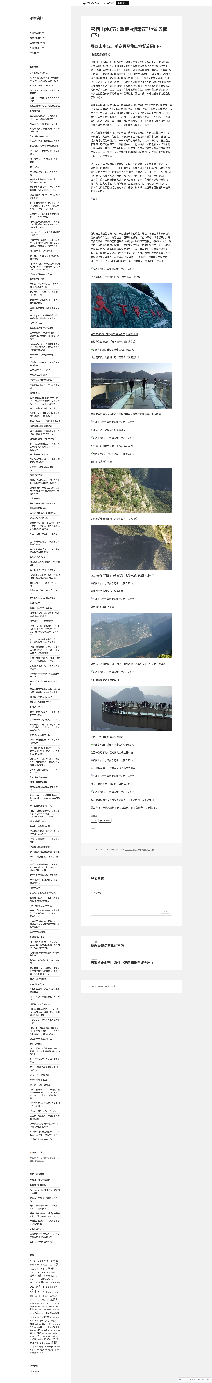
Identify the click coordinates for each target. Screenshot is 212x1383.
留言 (165, 911)
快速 (41, 1303)
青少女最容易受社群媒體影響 (43, 513)
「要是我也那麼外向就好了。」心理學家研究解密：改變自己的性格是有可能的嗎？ (45, 751)
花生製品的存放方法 (39, 72)
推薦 (57, 1306)
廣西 (55, 1299)
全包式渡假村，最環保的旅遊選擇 (45, 141)
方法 (37, 1312)
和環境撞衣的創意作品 (40, 735)
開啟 (48, 1347)
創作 (36, 1276)
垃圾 (46, 1282)
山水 (55, 1295)
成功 (58, 1303)
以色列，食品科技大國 (40, 826)
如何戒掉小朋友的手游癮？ (42, 1241)
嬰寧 (55, 1287)
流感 (51, 1317)
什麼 (55, 1264)
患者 (44, 1304)
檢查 (34, 1317)
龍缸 (139, 849)
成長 (36, 1306)
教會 (54, 1309)
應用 (51, 1303)
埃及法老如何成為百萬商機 (42, 328)
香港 (38, 1353)
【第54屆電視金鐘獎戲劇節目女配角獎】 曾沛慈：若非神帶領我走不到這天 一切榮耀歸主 (45, 266)
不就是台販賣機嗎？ (39, 375)
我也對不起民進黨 (38, 508)
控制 (53, 1306)
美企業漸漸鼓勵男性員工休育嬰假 (45, 719)
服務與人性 (35, 888)
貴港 (44, 1339)
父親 (51, 1321)
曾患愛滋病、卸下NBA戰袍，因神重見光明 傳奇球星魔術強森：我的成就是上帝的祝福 (45, 526)
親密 (57, 1336)
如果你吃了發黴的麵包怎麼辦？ (44, 875)
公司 (47, 1272)
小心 (44, 1296)
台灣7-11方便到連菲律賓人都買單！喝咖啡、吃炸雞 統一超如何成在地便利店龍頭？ (45, 867)
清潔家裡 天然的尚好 (39, 518)
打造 (47, 1306)
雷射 (38, 1350)
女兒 (32, 1286)
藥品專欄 (95, 807)
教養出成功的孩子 (38, 475)
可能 (43, 1279)
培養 (50, 1282)
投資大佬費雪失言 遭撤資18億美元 (45, 421)
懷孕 (54, 1303)
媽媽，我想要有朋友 (39, 782)
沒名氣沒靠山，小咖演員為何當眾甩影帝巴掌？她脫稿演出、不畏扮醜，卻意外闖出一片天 (45, 971)
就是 (51, 1296)
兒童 (35, 1272)
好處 (36, 1287)
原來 (31, 1279)
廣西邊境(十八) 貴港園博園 (42, 620)
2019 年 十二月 (36, 1371)
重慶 (129, 849)
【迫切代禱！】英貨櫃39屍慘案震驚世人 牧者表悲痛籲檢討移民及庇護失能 (45, 1051)
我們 (39, 1306)
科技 (53, 1327)
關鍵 (58, 1347)
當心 (35, 1327)
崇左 (31, 1300)
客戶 (42, 1292)
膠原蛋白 (32, 1336)
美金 (49, 1330)
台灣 (48, 1279)
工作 (36, 1299)
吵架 (55, 1279)
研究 (46, 1327)
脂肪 (49, 1333)
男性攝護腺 (123, 807)
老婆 (59, 1330)
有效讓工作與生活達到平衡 (42, 85)
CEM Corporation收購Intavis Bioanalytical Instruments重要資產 (45, 798)
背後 (43, 1333)
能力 (46, 1333)
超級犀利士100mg (38, 37)
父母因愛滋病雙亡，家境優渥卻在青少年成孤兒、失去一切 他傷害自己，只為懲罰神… (45, 650)
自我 (41, 1336)
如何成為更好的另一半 (40, 136)
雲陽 (134, 849)
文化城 (32, 1313)
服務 (57, 1313)
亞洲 (41, 1265)
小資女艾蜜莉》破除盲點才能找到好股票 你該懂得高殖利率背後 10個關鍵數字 (45, 924)
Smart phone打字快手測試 (42, 438)
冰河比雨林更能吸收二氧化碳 (43, 408)
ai (31, 1261)
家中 (46, 1292)
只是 (35, 1279)
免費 (31, 1273)
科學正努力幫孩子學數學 (41, 608)
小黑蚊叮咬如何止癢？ (40, 1079)
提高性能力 (151, 807)
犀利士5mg (35, 52)
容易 (53, 1292)
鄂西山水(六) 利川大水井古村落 (44, 123)
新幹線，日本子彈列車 (40, 1180)
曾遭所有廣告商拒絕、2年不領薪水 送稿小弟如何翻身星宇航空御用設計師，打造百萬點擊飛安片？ (45, 400)
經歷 (38, 1330)
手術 (43, 1306)
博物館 (48, 1275)
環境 (43, 1324)
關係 (51, 1347)
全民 (39, 1272)
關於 (55, 1347)
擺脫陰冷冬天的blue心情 (41, 697)
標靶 (31, 1317)
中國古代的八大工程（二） (42, 370)
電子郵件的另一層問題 (40, 1084)
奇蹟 (58, 1282)
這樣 (32, 1343)
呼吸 (31, 1282)
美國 (45, 1330)
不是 (48, 1261)
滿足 (37, 1321)
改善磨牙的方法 (37, 984)
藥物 (47, 1336)
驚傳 (41, 1353)
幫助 (43, 1300)
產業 (58, 1324)
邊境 (54, 1343)
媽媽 (52, 1286)
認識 (34, 1339)
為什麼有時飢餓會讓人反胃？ (43, 503)
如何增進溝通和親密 (39, 777)
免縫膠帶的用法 (37, 937)
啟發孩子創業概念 (38, 279)
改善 (41, 1309)
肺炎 (35, 1333)
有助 (53, 1313)
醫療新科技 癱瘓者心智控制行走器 (45, 106)
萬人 (44, 1336)
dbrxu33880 (112, 849)
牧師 (32, 1324)
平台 (46, 1300)
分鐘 (32, 1275)
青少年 (53, 1350)
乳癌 (31, 1265)
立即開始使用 (122, 3)
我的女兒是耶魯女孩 (39, 557)
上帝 (41, 1261)
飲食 (34, 1353)
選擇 (41, 1343)
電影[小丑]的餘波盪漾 (39, 1075)
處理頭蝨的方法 (37, 1229)
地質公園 (146, 849)
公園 (51, 1272)
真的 (42, 1327)
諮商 (38, 1339)
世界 (52, 1261)
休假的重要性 (36, 1043)
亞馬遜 (45, 1265)
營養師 (42, 1321)
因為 (39, 1282)
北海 (44, 1276)
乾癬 (34, 1265)
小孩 (40, 1296)
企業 (31, 1269)
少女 (47, 1296)
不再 (45, 1261)
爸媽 (54, 1321)
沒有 (41, 1317)
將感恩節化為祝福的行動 (41, 1139)
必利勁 (114, 333)
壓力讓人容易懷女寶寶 (40, 847)
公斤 (54, 1273)
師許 (39, 1300)
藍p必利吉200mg (37, 42)
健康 (51, 1269)
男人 (31, 1327)
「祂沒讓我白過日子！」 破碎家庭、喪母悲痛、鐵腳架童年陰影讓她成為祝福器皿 (45, 1012)
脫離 (52, 1333)
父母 (47, 1320)
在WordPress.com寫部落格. (103, 986)
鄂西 (32, 1346)
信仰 (46, 1269)
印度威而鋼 (132, 333)
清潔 (54, 1317)
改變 (44, 1309)
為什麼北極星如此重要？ (41, 702)
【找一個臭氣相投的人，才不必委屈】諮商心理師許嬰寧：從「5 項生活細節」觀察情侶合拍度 (45, 813)
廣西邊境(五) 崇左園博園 (41, 251)
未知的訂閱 (37, 1152)
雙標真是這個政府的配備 (41, 426)
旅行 (41, 1313)
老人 (52, 1330)
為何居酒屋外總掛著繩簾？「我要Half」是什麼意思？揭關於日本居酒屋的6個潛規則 (45, 761)
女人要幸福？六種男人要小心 (43, 1111)
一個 (33, 1261)
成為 (32, 1306)
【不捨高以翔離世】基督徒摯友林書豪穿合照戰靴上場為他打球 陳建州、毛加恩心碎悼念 (45, 944)
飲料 (31, 1353)
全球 (43, 1272)
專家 (36, 1295)
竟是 (57, 1327)
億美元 (56, 1269)
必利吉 (106, 333)
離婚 (31, 1350)
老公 (55, 1330)
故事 (51, 1309)
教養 (58, 1309)
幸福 (50, 1300)
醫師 (36, 1346)
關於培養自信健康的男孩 (41, 905)
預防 (58, 1350)
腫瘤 (55, 1333)
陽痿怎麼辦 (137, 807)
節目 (31, 1330)
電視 (46, 1350)
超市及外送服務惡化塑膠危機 (43, 893)
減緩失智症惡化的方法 (40, 1004)
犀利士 (121, 333)
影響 (34, 1303)
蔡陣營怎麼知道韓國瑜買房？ (43, 598)
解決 (31, 1339)
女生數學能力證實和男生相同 (43, 1038)
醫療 (41, 1346)
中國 (56, 1261)
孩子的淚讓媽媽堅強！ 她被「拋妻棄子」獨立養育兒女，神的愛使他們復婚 (45, 446)
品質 (35, 1282)
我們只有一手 (36, 498)
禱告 (49, 1327)
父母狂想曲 (35, 392)
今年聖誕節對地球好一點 (41, 805)
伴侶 (34, 1269)
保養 (42, 1269)
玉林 (36, 1324)
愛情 (47, 1303)
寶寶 (31, 1296)
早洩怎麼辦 (108, 807)
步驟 (37, 1317)
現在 (39, 1324)
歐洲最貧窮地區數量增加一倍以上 (45, 851)
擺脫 (37, 1309)
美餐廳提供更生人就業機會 (42, 274)
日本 (45, 1312)
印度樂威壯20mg (37, 32)
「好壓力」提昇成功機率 (41, 380)
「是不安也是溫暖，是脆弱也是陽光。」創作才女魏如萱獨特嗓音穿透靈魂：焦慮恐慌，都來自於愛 (45, 243)
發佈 (38, 1327)
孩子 (33, 1291)
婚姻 (47, 1286)
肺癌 (39, 1333)
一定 (37, 1261)
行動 (50, 1336)
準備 (31, 1321)
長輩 (44, 1347)
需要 (49, 1350)
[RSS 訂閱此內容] (31, 1152)
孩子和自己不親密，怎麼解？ (43, 570)
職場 (31, 1333)
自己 (37, 1336)
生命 (46, 1324)
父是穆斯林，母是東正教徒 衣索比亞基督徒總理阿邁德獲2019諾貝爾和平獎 (45, 490)
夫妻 (54, 1282)
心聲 (37, 1303)
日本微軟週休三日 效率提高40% (44, 146)
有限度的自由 (36, 323)
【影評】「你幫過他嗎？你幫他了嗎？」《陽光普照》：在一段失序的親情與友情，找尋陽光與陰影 (45, 1031)
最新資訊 (36, 18)
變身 (41, 1339)
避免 (45, 1343)
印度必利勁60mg (37, 47)
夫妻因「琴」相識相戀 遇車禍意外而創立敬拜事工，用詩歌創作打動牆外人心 (45, 913)
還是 (48, 1343)
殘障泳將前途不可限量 (40, 821)
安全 (39, 1292)
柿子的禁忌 (35, 166)
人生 (50, 1264)
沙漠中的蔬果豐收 (38, 932)
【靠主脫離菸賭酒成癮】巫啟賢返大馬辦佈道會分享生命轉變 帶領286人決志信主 (45, 224)
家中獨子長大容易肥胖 (40, 454)
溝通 (34, 1321)
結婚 (35, 1330)
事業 (37, 1265)
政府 (48, 1309)
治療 (46, 1317)
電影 (42, 1349)
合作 (52, 1279)
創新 (40, 1275)
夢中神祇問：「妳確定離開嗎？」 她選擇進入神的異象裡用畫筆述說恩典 (45, 336)
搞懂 (32, 1309)
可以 (38, 1279)
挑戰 (50, 1306)
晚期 (50, 1313)
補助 (53, 1336)
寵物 (56, 1292)
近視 (49, 1338)
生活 (50, 1323)
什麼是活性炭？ (37, 707)
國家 (43, 1282)
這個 (57, 1339)
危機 (53, 1276)
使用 (38, 1269)
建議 (31, 1303)
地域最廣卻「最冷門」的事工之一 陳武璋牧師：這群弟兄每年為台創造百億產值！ (45, 727)
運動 (37, 1343)
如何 (41, 1286)
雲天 (35, 1350)
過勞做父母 (35, 111)
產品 (55, 1324)
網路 (42, 1330)
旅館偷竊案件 (36, 603)
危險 (56, 1276)
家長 (49, 1292)
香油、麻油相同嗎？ (39, 979)
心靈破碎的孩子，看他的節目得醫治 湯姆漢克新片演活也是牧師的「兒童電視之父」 (45, 347)
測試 (57, 1317)
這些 (53, 1339)
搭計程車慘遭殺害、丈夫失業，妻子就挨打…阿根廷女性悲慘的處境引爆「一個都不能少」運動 (45, 206)
